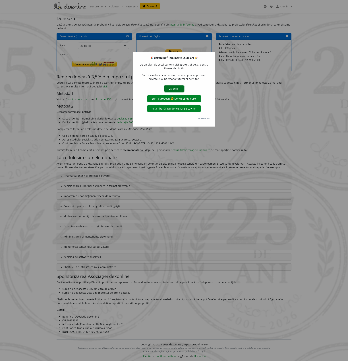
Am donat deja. (204, 118)
